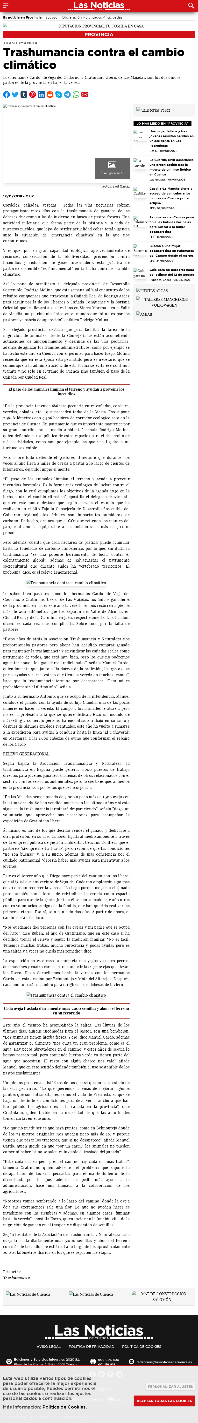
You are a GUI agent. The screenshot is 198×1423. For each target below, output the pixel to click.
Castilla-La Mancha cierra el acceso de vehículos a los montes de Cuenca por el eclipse (171, 196)
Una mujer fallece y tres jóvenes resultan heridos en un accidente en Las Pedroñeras (171, 138)
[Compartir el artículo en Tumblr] (24, 94)
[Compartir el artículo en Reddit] (50, 94)
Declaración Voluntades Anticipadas (92, 17)
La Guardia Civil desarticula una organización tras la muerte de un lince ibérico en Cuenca (171, 167)
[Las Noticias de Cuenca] (28, 1293)
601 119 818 (106, 1364)
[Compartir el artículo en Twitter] (15, 94)
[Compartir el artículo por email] (84, 94)
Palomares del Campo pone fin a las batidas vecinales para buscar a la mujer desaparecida (171, 224)
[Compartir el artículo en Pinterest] (32, 94)
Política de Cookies (141, 1346)
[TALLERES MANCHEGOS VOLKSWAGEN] (164, 301)
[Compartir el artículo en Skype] (58, 94)
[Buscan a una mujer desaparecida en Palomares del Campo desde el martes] (141, 249)
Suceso (51, 17)
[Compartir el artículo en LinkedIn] (41, 94)
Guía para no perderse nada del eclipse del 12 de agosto (171, 272)
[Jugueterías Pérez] (153, 109)
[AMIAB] (144, 313)
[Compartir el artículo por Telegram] (67, 94)
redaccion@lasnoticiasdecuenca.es (164, 1362)
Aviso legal (49, 1346)
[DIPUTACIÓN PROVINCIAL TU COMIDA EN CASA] (99, 25)
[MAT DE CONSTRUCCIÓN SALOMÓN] (162, 1296)
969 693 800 (108, 1359)
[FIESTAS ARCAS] (152, 290)
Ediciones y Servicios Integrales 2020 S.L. (47, 1359)
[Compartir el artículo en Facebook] (6, 94)
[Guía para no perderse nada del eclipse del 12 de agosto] (141, 273)
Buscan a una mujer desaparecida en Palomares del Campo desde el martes (171, 250)
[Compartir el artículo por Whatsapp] (76, 94)
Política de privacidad (91, 1346)
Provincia (99, 34)
